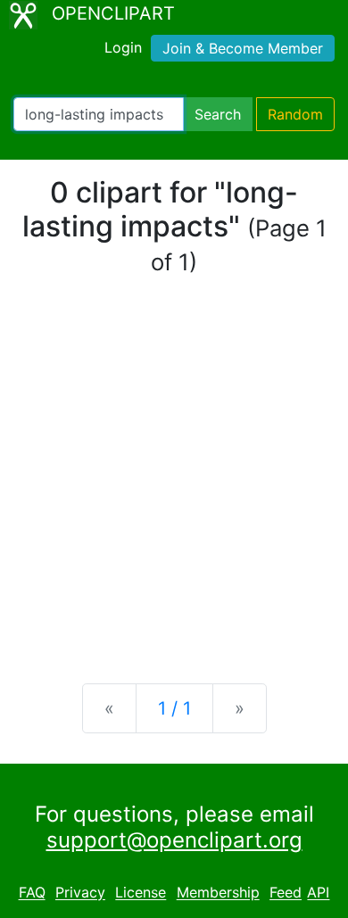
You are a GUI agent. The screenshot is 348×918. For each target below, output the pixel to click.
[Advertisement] (174, 481)
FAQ (32, 893)
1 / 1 (174, 708)
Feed (285, 893)
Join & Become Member (242, 48)
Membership (218, 893)
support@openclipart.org (174, 840)
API (318, 893)
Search (218, 114)
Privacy (80, 893)
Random (295, 114)
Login (123, 47)
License (140, 893)
